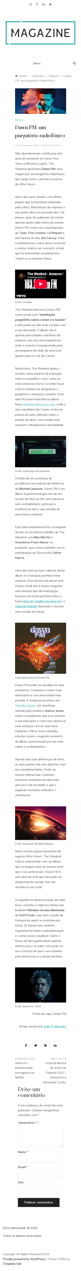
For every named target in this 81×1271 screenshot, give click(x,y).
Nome (23, 1152)
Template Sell (12, 1264)
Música (19, 120)
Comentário (27, 1122)
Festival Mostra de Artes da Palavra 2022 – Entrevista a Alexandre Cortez (54, 1072)
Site (21, 1182)
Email (23, 1167)
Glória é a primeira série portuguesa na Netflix (24, 1070)
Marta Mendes (53, 145)
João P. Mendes (55, 1026)
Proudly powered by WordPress (24, 1259)
